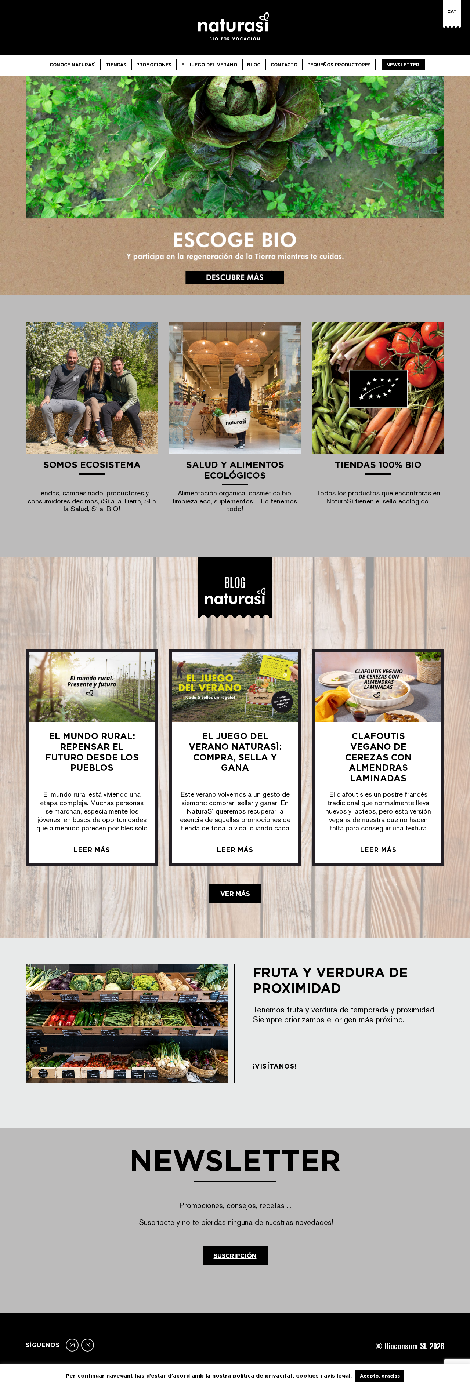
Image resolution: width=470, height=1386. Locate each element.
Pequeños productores (339, 64)
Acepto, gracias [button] (380, 1376)
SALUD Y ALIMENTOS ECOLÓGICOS (235, 470)
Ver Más (235, 894)
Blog (254, 64)
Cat (452, 11)
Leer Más (92, 850)
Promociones (153, 64)
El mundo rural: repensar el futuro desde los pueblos (92, 751)
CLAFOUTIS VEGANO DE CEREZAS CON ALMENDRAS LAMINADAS (378, 757)
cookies (307, 1375)
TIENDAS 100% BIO (378, 465)
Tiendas (116, 64)
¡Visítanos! (275, 1066)
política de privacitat (263, 1375)
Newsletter (402, 64)
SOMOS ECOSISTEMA (92, 465)
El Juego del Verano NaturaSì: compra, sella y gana (235, 751)
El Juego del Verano (209, 64)
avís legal (337, 1375)
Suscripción (235, 1255)
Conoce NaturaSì (73, 64)
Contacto (284, 64)
